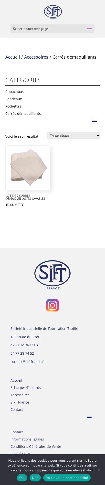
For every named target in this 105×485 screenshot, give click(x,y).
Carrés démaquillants (23, 114)
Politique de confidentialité (67, 478)
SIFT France (19, 402)
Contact (16, 410)
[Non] (98, 469)
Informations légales (27, 439)
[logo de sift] (52, 275)
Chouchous (14, 92)
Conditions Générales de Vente (35, 447)
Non (35, 478)
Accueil (12, 57)
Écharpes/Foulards (25, 388)
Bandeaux (13, 99)
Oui (22, 478)
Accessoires (36, 57)
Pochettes (13, 106)
